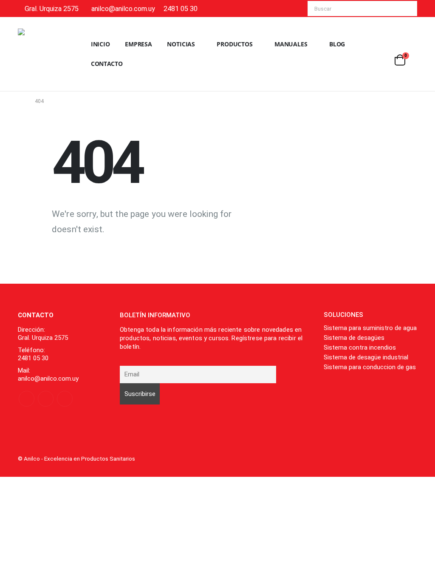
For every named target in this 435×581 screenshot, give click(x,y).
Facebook (26, 399)
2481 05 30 (181, 9)
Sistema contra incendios (360, 347)
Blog (337, 44)
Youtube (46, 399)
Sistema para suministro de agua (370, 328)
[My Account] (410, 48)
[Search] (405, 8)
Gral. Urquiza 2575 (52, 9)
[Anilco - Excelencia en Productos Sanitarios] (43, 54)
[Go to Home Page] (20, 101)
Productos (235, 44)
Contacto (107, 64)
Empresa (138, 44)
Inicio (100, 44)
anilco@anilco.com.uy (123, 9)
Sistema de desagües (354, 338)
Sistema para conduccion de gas (370, 367)
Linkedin (65, 399)
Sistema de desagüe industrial (366, 357)
